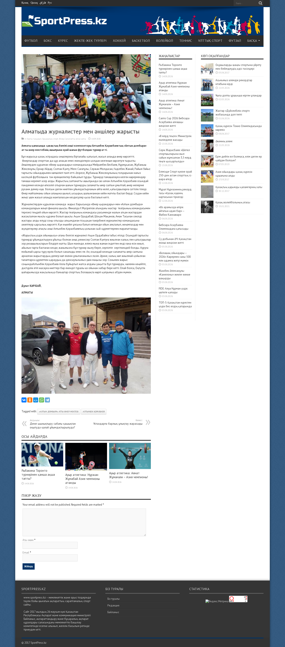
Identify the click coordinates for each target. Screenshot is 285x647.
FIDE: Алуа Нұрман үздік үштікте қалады (173, 290)
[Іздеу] (260, 3)
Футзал (235, 40)
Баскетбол (141, 40)
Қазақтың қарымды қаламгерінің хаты (239, 187)
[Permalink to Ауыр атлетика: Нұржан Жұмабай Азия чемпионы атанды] (86, 469)
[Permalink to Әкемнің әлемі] (207, 151)
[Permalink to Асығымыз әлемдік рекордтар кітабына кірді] (207, 90)
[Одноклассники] (29, 399)
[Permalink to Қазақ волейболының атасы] (207, 212)
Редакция (113, 605)
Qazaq (34, 2)
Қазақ (24, 2)
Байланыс (113, 612)
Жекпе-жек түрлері (90, 40)
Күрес (63, 40)
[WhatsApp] (41, 399)
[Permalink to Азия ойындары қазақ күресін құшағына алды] (207, 181)
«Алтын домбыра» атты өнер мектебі (58, 411)
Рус (50, 2)
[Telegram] (47, 399)
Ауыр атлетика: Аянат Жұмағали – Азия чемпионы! (128, 475)
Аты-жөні (28, 540)
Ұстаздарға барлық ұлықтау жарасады (117, 422)
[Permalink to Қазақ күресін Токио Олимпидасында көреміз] (207, 136)
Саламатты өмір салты (75, 138)
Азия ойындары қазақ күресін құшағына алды (234, 173)
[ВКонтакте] (23, 399)
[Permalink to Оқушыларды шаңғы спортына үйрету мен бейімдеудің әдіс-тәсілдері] (207, 75)
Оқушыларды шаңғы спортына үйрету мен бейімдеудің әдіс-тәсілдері (238, 66)
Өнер (61, 138)
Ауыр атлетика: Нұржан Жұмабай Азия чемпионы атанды (82, 479)
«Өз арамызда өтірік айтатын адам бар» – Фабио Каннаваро (171, 211)
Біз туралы (113, 599)
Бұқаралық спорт (50, 138)
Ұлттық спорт (210, 40)
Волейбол (164, 40)
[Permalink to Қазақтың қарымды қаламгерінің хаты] (207, 197)
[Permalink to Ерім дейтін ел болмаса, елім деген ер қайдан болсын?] (207, 166)
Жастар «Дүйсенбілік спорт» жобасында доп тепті (233, 112)
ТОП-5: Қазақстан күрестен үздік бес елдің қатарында (175, 304)
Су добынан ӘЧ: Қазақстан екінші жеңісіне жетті (175, 241)
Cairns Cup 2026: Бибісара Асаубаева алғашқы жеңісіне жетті (174, 122)
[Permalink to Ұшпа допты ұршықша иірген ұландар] (207, 105)
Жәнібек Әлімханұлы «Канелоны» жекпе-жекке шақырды (174, 274)
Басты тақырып (34, 138)
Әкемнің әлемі (224, 141)
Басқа (252, 40)
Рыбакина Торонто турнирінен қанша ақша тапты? (38, 474)
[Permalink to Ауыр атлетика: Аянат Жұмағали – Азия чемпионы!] (130, 468)
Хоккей (119, 40)
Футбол (30, 40)
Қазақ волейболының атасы (233, 202)
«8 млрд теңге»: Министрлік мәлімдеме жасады (175, 138)
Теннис (185, 40)
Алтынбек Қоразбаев (94, 411)
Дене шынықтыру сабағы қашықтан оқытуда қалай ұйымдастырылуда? (53, 424)
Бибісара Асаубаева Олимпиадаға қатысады (173, 227)
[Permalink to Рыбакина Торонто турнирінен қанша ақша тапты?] (42, 465)
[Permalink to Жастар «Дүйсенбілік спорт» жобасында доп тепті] (207, 120)
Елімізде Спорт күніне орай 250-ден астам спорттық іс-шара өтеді (175, 175)
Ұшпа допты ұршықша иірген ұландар (239, 95)
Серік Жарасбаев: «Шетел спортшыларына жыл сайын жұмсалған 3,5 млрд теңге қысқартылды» (175, 155)
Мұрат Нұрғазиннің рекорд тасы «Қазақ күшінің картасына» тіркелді (175, 193)
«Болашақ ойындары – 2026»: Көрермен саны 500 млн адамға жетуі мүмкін (175, 256)
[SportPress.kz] (65, 24)
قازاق (43, 2)
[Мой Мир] (35, 399)
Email (26, 552)
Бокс (48, 40)
